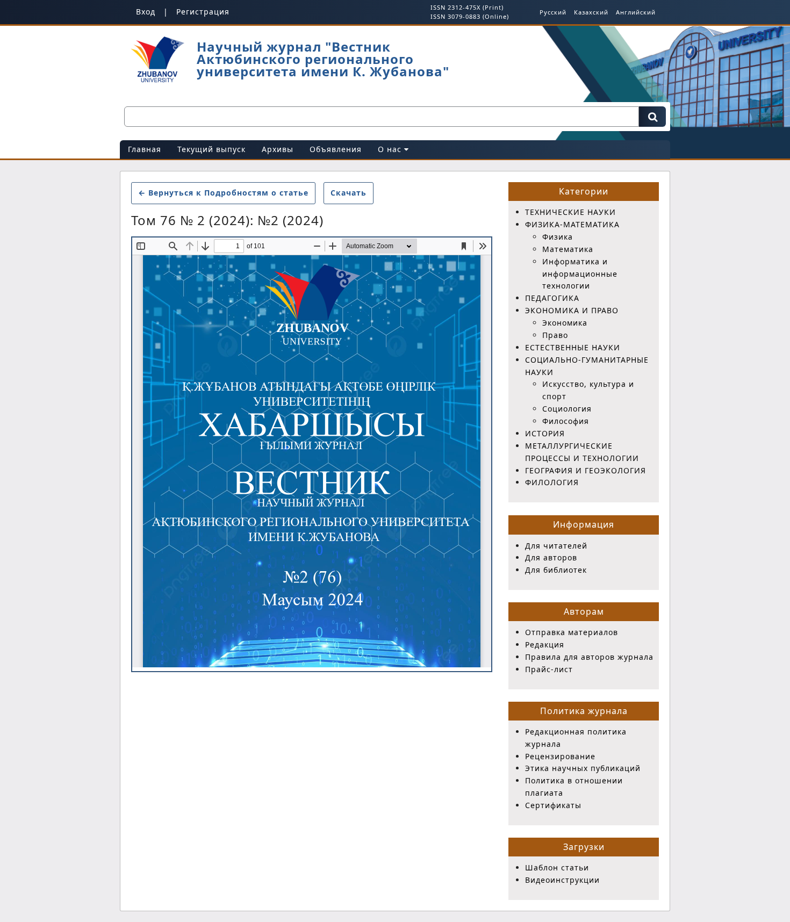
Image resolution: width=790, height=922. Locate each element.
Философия (565, 421)
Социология (567, 409)
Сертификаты (553, 805)
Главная (144, 149)
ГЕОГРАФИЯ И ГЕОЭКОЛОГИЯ (585, 470)
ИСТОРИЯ (545, 433)
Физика (557, 237)
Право (555, 335)
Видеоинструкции (562, 880)
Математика (567, 249)
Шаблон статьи (557, 867)
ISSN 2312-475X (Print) (467, 7)
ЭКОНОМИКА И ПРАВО (572, 310)
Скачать (352, 192)
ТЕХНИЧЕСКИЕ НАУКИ (570, 212)
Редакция (544, 644)
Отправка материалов (571, 632)
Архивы (277, 149)
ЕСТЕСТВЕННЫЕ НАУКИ (572, 347)
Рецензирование (560, 756)
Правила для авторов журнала (589, 657)
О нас (391, 149)
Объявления (336, 149)
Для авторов (551, 557)
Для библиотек (556, 570)
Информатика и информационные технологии (579, 273)
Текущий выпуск (211, 149)
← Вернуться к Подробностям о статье (223, 193)
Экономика (564, 323)
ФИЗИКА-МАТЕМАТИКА (572, 224)
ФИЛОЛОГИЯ (552, 482)
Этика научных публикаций (583, 768)
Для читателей (556, 546)
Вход (145, 11)
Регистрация (202, 11)
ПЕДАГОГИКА (552, 298)
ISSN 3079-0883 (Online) (469, 16)
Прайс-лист (549, 669)
